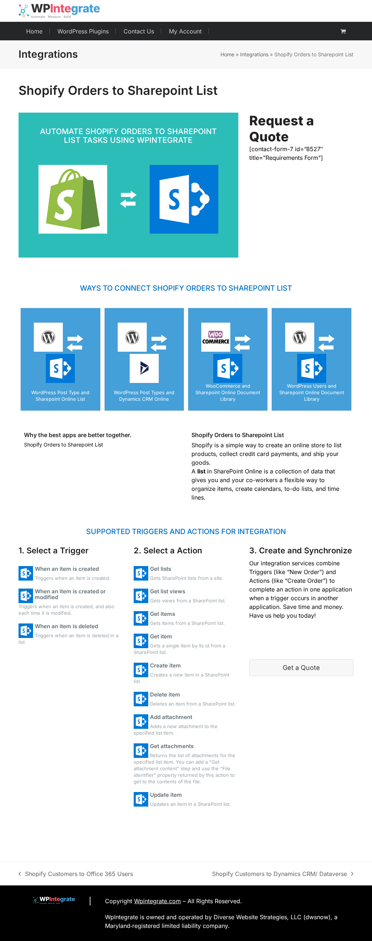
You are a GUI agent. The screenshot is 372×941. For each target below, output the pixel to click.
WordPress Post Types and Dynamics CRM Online (144, 395)
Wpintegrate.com (157, 901)
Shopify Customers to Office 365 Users (76, 874)
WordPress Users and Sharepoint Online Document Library (311, 392)
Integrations (254, 54)
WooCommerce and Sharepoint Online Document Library (227, 392)
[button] (343, 31)
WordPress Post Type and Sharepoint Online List (60, 395)
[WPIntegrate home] (50, 901)
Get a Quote (301, 667)
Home (227, 54)
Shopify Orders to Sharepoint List (237, 435)
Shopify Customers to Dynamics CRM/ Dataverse (279, 874)
